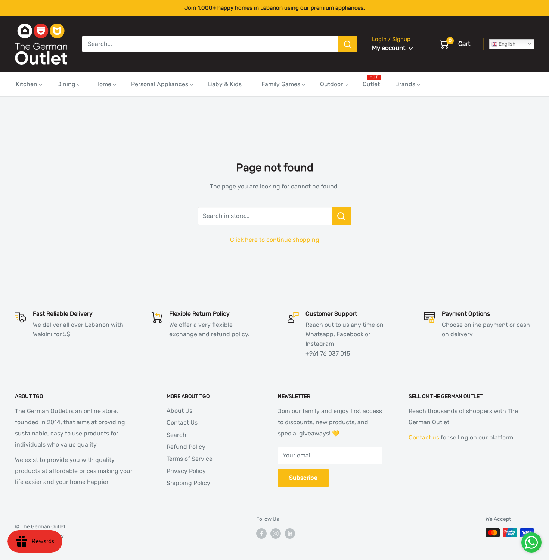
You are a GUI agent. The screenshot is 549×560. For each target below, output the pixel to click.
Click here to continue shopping (274, 239)
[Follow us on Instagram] (275, 533)
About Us (179, 410)
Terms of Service (190, 458)
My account (389, 47)
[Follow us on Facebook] (261, 533)
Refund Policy (186, 446)
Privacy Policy (186, 471)
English (506, 44)
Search (176, 434)
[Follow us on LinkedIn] (290, 533)
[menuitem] (29, 84)
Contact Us (182, 422)
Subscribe (303, 477)
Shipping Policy (188, 483)
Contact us (424, 437)
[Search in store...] (341, 216)
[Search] (347, 44)
